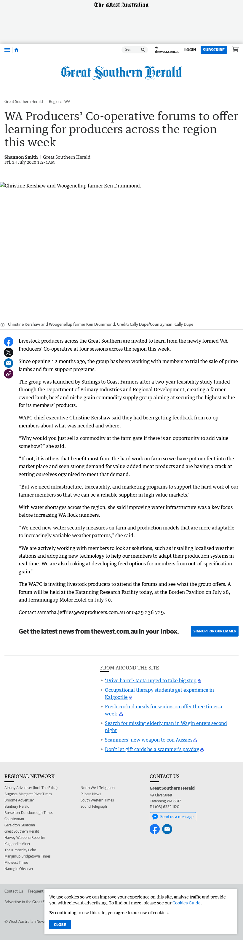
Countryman (14, 819)
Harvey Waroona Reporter (24, 837)
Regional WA (59, 101)
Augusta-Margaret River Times (28, 794)
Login (190, 49)
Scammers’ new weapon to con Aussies (148, 740)
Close (60, 924)
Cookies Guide (186, 902)
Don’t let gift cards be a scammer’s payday (152, 749)
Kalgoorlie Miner (17, 844)
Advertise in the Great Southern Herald (37, 901)
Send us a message (177, 816)
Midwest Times (16, 862)
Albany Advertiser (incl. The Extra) (30, 787)
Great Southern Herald (23, 101)
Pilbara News (91, 794)
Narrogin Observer (18, 868)
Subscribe (214, 49)
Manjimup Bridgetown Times (27, 856)
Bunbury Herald (16, 806)
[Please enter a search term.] (143, 50)
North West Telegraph (98, 787)
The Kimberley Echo (20, 850)
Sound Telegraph (94, 806)
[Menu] (7, 49)
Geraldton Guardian (19, 825)
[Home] (16, 49)
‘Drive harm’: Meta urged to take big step (150, 680)
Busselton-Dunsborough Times (28, 812)
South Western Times (97, 800)
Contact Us (13, 891)
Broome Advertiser (19, 800)
